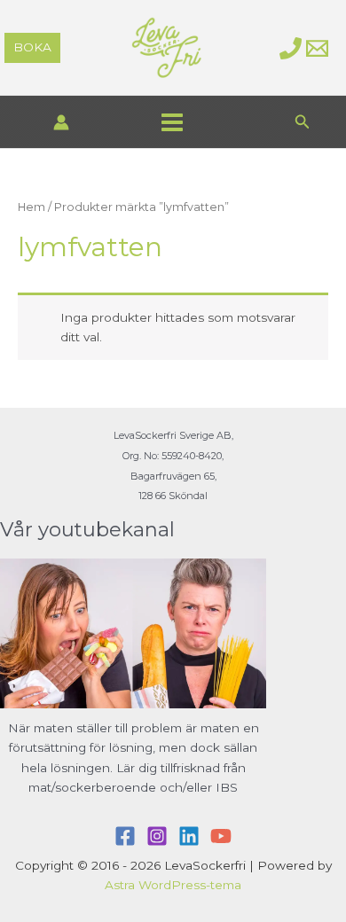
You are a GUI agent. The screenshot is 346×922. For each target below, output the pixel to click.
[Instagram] (157, 836)
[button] (32, 48)
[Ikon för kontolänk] (61, 122)
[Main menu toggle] (172, 122)
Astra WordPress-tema (173, 885)
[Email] (317, 48)
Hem (31, 207)
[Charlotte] (290, 48)
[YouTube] (221, 836)
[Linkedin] (189, 836)
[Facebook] (125, 836)
